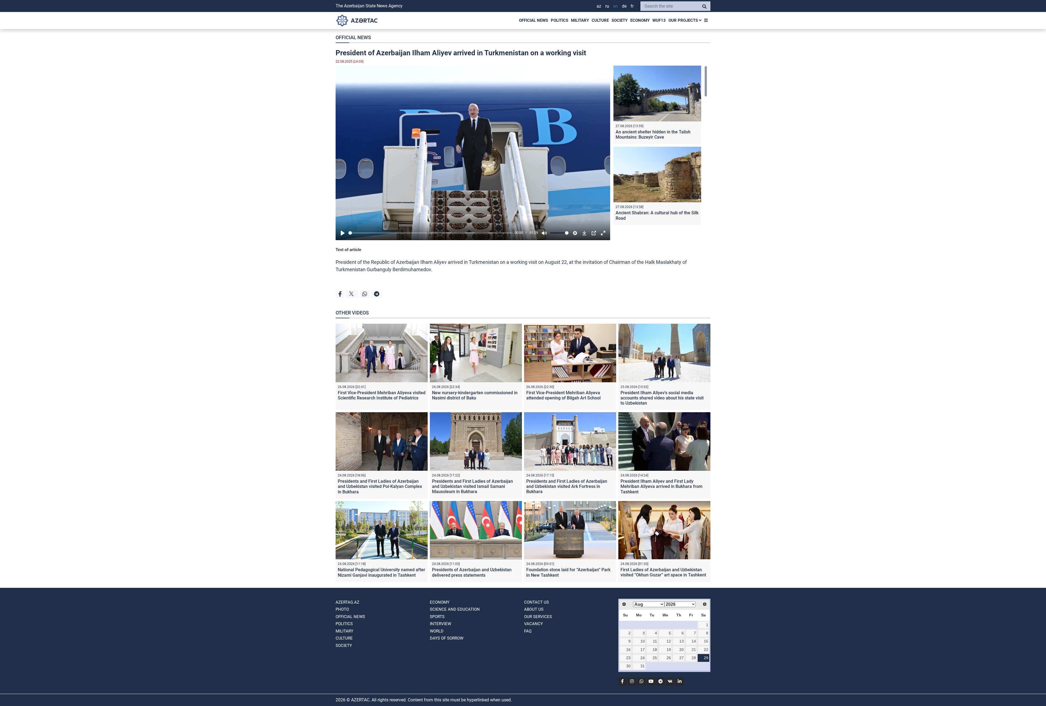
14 (694, 641)
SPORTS (437, 616)
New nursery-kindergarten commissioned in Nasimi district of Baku (475, 395)
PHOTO (342, 609)
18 (655, 649)
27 (681, 658)
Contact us (536, 602)
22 (706, 649)
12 (669, 641)
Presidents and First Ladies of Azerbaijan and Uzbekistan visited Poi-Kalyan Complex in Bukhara (380, 486)
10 (642, 641)
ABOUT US (533, 609)
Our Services (538, 616)
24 (642, 658)
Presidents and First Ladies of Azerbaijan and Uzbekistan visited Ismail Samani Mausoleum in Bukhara (472, 486)
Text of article (348, 249)
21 (694, 649)
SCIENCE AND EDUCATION (455, 609)
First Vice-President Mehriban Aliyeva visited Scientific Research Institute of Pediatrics (381, 395)
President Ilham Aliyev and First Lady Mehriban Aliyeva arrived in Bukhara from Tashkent (662, 486)
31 (642, 666)
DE (624, 6)
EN (615, 6)
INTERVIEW (440, 623)
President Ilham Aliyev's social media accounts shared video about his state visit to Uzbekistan (662, 398)
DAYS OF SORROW (446, 638)
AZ (599, 6)
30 (628, 666)
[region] (660, 147)
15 (706, 641)
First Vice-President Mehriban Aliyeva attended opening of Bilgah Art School (563, 395)
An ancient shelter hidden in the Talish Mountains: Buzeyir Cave (653, 134)
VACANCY (533, 623)
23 (628, 658)
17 (642, 649)
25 (655, 658)
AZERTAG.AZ (347, 602)
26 (669, 658)
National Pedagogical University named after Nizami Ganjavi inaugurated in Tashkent (381, 572)
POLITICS (559, 20)
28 (694, 658)
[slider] (430, 233)
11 (655, 641)
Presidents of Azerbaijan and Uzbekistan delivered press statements (472, 572)
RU (607, 6)
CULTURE (600, 20)
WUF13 (659, 20)
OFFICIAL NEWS (533, 20)
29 (706, 658)
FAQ (527, 631)
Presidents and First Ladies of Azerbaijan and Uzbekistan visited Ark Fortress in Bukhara (566, 486)
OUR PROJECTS (683, 20)
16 (628, 649)
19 (669, 649)
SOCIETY (620, 20)
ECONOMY (640, 20)
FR (632, 6)
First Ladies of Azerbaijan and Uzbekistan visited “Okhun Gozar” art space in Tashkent (663, 572)
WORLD (436, 631)
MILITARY (580, 20)
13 (681, 641)
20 (681, 649)
